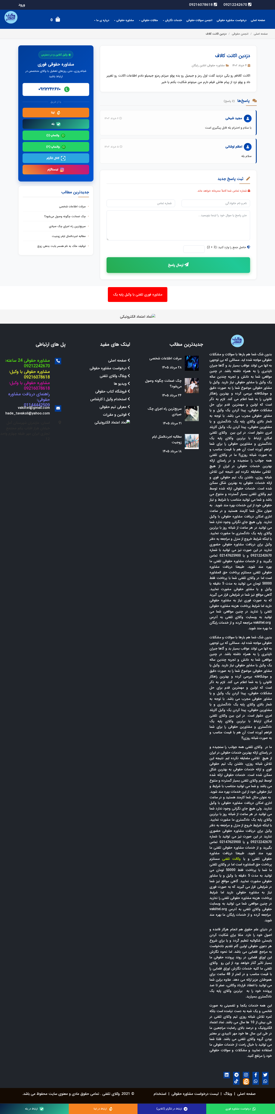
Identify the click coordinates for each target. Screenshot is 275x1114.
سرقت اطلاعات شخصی (73, 206)
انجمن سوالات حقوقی (199, 20)
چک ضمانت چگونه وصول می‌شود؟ (65, 216)
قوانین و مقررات (115, 415)
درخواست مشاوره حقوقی (231, 20)
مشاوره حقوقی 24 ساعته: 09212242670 (27, 363)
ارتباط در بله (31, 1109)
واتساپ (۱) (52, 135)
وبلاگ (228, 1094)
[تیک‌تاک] (236, 1081)
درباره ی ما (102, 20)
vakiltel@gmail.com (34, 408)
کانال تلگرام (53, 158)
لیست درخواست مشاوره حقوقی (194, 1094)
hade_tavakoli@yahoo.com (27, 413)
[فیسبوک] (255, 1075)
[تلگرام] (236, 1075)
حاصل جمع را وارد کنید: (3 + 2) (227, 247)
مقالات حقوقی (149, 20)
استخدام (160, 1094)
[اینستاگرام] (246, 1075)
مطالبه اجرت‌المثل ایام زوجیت (69, 236)
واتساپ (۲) (53, 147)
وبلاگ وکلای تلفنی (114, 376)
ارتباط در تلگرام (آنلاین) (169, 1109)
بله (53, 124)
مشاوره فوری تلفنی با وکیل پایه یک (137, 294)
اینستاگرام (52, 169)
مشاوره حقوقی (124, 20)
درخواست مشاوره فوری (238, 1109)
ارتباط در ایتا (100, 1109)
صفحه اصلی (258, 20)
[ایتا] (246, 1081)
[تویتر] (265, 1075)
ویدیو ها (121, 384)
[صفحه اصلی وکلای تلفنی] (237, 340)
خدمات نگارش (173, 20)
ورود (21, 5)
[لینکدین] (226, 1075)
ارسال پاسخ (176, 265)
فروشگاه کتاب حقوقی (111, 391)
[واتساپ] (265, 1081)
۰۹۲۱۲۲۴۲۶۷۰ (50, 89)
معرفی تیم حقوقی (113, 407)
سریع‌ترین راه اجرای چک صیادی (68, 226)
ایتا (53, 112)
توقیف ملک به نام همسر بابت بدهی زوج (62, 246)
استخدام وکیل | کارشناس (109, 399)
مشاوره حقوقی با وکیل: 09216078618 (29, 374)
